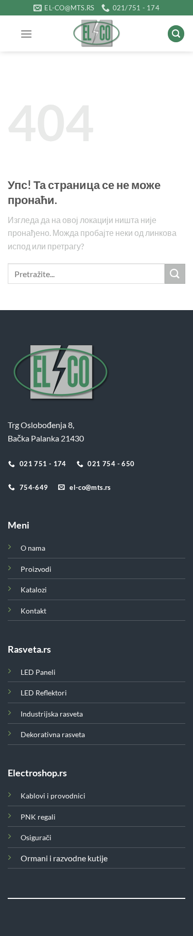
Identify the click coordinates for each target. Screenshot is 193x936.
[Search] (176, 33)
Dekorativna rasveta (53, 734)
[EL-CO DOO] (96, 33)
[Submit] (175, 274)
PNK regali (38, 816)
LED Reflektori (44, 692)
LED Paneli (38, 672)
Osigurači (36, 837)
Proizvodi (36, 569)
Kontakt (33, 610)
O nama (33, 547)
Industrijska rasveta (52, 713)
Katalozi (34, 589)
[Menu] (26, 33)
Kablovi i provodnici (53, 795)
